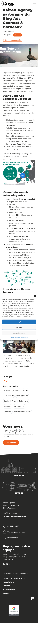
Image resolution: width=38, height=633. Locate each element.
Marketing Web (19, 406)
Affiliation (16, 390)
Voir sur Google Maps (16, 532)
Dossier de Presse (10, 401)
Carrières (6, 564)
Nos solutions (8, 582)
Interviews (7, 406)
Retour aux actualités (13, 40)
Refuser (19, 327)
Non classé (7, 412)
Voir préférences (19, 333)
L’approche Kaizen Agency (14, 578)
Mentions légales (10, 513)
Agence (25, 390)
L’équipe (6, 586)
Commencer (11, 442)
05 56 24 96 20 (13, 526)
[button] (35, 296)
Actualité (7, 390)
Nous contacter (13, 538)
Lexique (6, 593)
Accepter (19, 322)
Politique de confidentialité (19, 337)
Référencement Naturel (22, 412)
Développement (22, 396)
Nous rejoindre (9, 589)
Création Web (9, 396)
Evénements (17, 35)
